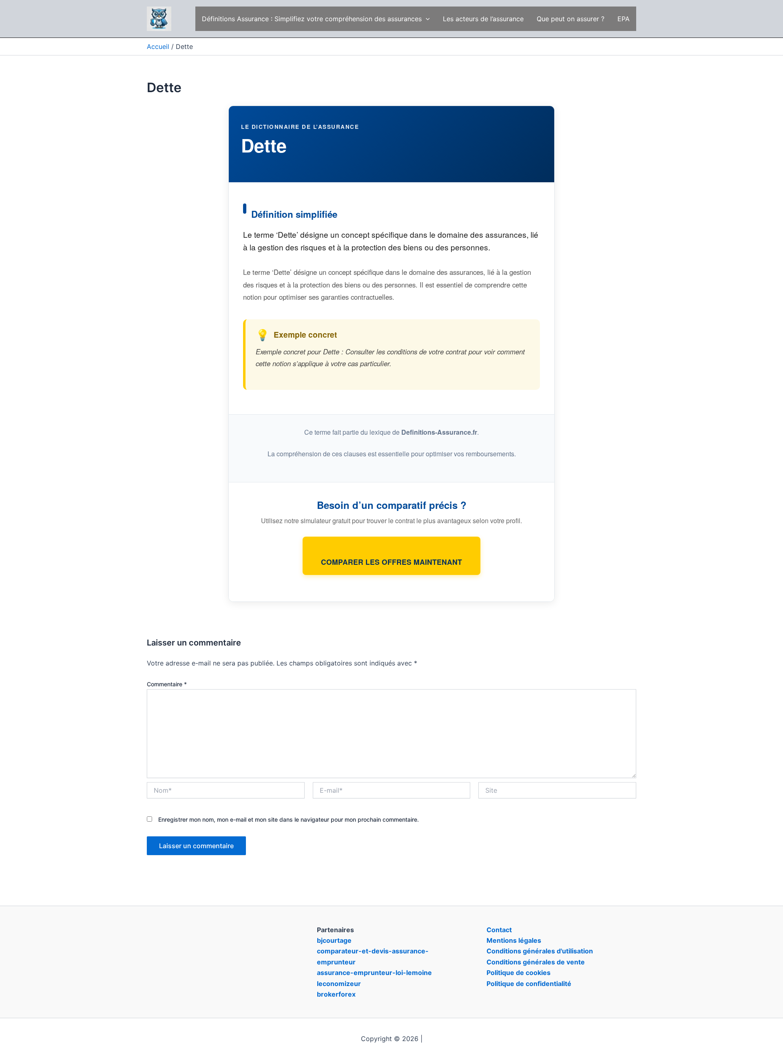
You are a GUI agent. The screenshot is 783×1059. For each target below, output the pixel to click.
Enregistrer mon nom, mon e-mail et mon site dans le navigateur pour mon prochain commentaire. (288, 819)
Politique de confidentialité (529, 983)
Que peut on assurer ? (570, 19)
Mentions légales (514, 940)
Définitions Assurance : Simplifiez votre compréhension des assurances (312, 19)
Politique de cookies (519, 972)
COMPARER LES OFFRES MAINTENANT (391, 562)
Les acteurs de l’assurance (483, 19)
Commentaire (167, 684)
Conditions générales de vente (536, 962)
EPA (623, 19)
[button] (426, 19)
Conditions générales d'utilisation (540, 951)
